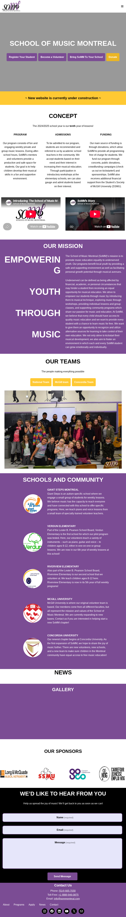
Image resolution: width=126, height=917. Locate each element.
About (6, 904)
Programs (19, 904)
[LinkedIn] (59, 911)
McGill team (61, 382)
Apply (32, 904)
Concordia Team (83, 382)
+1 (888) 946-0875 (68, 895)
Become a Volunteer (52, 57)
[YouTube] (66, 911)
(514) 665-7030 (67, 891)
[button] (2, 734)
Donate (113, 57)
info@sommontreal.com (67, 898)
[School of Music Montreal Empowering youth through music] (11, 6)
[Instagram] (44, 911)
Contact (54, 904)
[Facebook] (52, 911)
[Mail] (81, 911)
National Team (41, 382)
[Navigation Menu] (122, 6)
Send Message (62, 876)
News (42, 904)
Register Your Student (22, 57)
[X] (74, 911)
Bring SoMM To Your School (86, 57)
